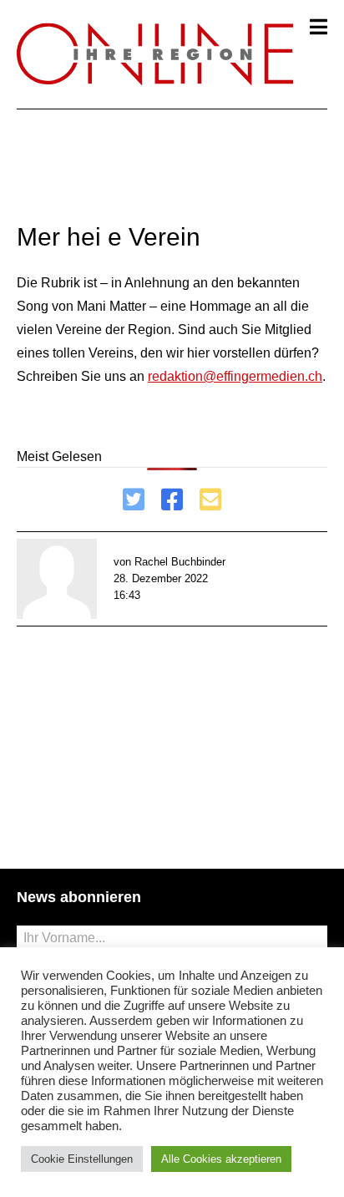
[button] (318, 27)
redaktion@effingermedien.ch (235, 376)
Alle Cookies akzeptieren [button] (221, 1159)
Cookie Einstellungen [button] (82, 1159)
